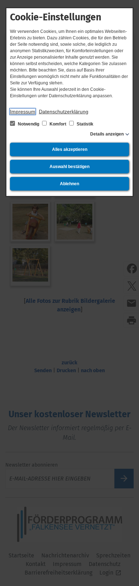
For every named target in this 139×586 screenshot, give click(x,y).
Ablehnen (69, 183)
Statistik (84, 124)
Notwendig (28, 124)
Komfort (57, 124)
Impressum (22, 111)
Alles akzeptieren (69, 149)
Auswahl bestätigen (69, 166)
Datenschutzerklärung (63, 111)
